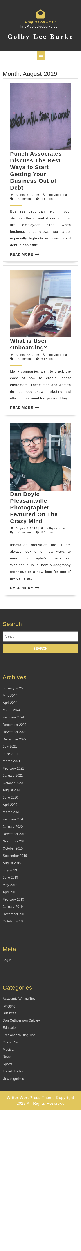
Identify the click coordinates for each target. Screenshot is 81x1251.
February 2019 (13, 899)
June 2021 (10, 754)
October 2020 (13, 783)
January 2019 (13, 906)
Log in (7, 960)
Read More (21, 254)
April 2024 (10, 703)
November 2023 (14, 732)
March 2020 (11, 812)
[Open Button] (41, 55)
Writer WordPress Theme (31, 1098)
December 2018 (14, 914)
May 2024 (10, 695)
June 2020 (10, 797)
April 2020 (10, 805)
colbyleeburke (58, 194)
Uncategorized (13, 1079)
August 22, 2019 (27, 354)
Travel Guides (13, 1071)
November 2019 (14, 841)
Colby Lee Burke (40, 36)
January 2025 (13, 688)
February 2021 (13, 768)
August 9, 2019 (26, 528)
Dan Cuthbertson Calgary (21, 1020)
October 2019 (13, 848)
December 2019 (14, 834)
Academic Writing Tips (19, 998)
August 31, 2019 (27, 194)
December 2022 (14, 739)
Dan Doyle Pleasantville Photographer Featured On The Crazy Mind (34, 507)
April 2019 (10, 892)
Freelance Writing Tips (19, 1035)
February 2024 (13, 717)
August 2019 (12, 863)
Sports (7, 1064)
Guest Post (11, 1042)
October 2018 (13, 921)
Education (10, 1027)
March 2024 (11, 710)
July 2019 (10, 870)
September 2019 (15, 856)
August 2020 (12, 790)
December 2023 (14, 725)
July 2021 (10, 746)
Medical (8, 1049)
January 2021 (13, 775)
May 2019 (10, 885)
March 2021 (11, 761)
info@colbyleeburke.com (40, 26)
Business (9, 1013)
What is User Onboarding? (28, 344)
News (7, 1057)
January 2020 (13, 826)
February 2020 (13, 819)
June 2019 (10, 877)
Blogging (9, 1006)
